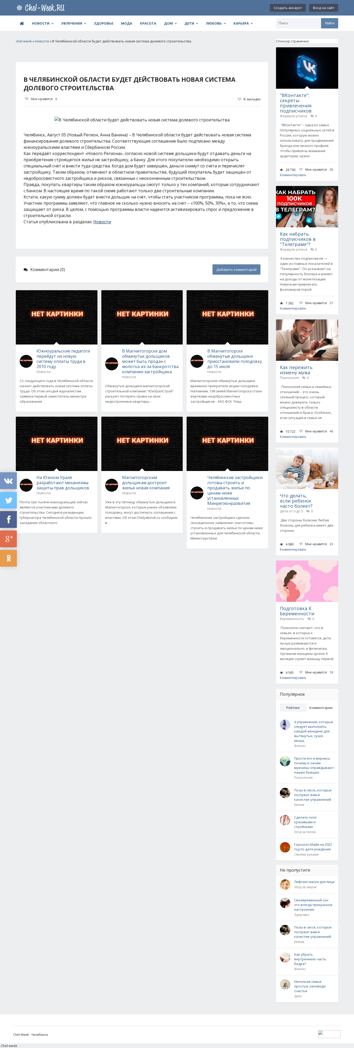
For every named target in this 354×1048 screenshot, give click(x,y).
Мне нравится (44, 99)
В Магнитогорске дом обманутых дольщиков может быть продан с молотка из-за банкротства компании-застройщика (150, 361)
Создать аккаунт (288, 7)
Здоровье (103, 23)
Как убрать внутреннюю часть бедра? (310, 959)
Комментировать (293, 175)
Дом (168, 23)
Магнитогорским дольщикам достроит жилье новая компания (145, 482)
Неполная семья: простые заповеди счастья (309, 986)
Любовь (214, 23)
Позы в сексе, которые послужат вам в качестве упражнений (313, 795)
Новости (40, 23)
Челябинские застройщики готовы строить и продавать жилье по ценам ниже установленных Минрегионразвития (235, 490)
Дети (189, 23)
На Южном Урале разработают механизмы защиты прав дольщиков (63, 482)
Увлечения (71, 23)
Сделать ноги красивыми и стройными (305, 822)
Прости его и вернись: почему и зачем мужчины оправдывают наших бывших (314, 765)
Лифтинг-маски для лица (314, 881)
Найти (329, 23)
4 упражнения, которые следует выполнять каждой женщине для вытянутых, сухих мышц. (313, 731)
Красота (148, 23)
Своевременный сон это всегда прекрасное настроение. (313, 905)
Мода (126, 23)
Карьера (241, 23)
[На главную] (42, 8)
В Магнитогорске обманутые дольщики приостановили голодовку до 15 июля (234, 358)
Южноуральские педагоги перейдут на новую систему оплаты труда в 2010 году (63, 358)
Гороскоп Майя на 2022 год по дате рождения (313, 846)
